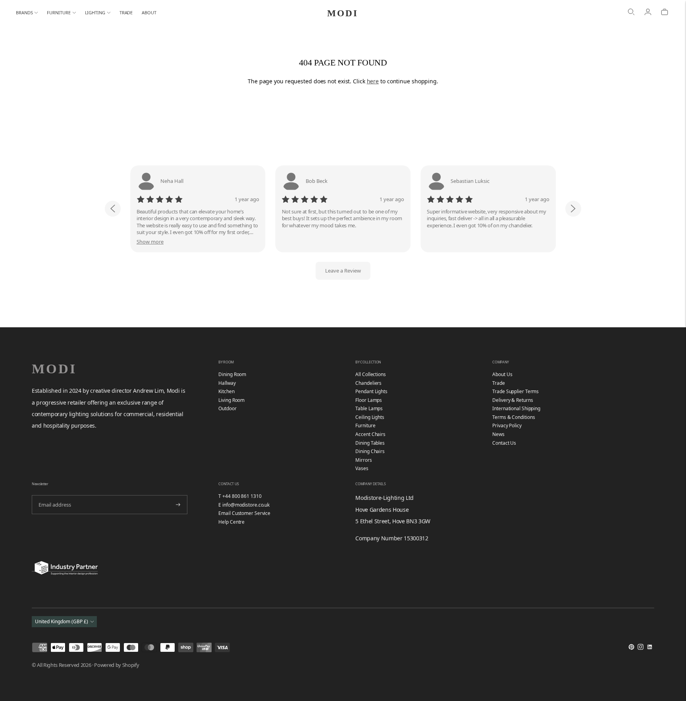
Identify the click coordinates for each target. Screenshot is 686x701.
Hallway (226, 383)
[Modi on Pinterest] (631, 648)
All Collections (370, 374)
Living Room (231, 400)
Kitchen (226, 391)
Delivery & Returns (512, 400)
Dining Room (232, 374)
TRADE (126, 12)
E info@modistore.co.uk (244, 504)
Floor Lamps (368, 400)
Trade (498, 383)
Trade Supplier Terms (515, 391)
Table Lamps (369, 408)
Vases (361, 468)
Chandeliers (368, 383)
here (373, 81)
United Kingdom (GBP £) (61, 621)
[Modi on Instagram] (641, 648)
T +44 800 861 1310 (239, 496)
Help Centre (231, 522)
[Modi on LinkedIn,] (650, 648)
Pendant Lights (371, 391)
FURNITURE (58, 12)
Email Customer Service (244, 513)
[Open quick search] (631, 12)
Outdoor (227, 408)
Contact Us (504, 443)
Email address (54, 494)
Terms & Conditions (513, 417)
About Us (502, 374)
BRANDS (24, 12)
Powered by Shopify (116, 664)
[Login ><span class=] (648, 12)
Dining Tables (370, 443)
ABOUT (149, 12)
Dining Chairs (370, 451)
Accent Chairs (370, 434)
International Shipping (516, 408)
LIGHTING (95, 12)
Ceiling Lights (369, 417)
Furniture (365, 425)
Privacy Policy (507, 425)
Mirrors (363, 460)
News (498, 434)
